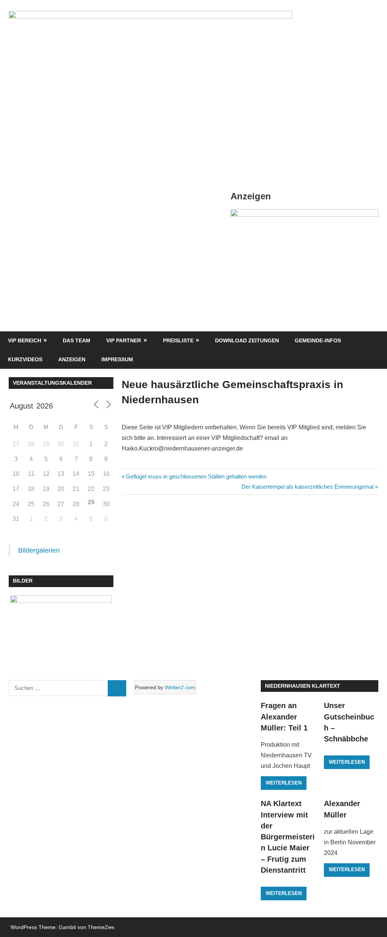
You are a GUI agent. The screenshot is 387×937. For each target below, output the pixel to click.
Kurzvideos (25, 359)
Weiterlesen (284, 783)
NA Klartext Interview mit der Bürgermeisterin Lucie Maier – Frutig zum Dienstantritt (288, 836)
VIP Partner (123, 340)
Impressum (117, 359)
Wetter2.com (180, 687)
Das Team (76, 340)
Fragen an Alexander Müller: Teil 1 (284, 716)
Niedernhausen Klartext (302, 686)
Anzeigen (71, 359)
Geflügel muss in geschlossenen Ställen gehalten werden (195, 476)
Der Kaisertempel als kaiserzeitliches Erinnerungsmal (307, 486)
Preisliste (178, 340)
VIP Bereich (24, 340)
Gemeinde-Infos (318, 340)
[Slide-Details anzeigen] (305, 214)
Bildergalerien (39, 550)
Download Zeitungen (247, 340)
